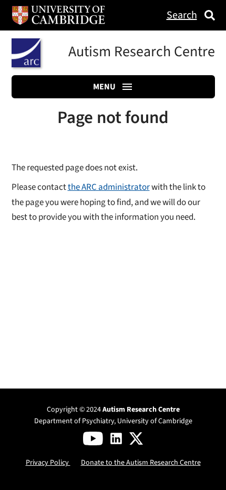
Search (182, 15)
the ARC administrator (109, 187)
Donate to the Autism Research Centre (141, 462)
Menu (104, 87)
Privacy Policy (48, 462)
